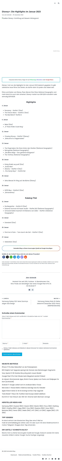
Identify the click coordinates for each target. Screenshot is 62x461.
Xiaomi (26, 406)
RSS (11, 406)
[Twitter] (46, 458)
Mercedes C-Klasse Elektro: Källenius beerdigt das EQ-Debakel (23, 388)
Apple (49, 410)
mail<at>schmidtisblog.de (11, 423)
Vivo (28, 408)
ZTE (57, 410)
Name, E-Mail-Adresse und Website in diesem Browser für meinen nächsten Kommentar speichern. (30, 349)
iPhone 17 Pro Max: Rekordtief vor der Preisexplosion (19, 367)
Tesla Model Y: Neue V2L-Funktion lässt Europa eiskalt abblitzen (23, 394)
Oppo (20, 408)
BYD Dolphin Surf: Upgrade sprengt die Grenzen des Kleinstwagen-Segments (28, 370)
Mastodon (39, 79)
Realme (38, 408)
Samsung (5, 406)
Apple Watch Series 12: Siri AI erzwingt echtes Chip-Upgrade (22, 391)
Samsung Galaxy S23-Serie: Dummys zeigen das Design (15, 301)
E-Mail (25, 343)
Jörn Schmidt (7, 15)
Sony (47, 408)
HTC (33, 410)
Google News (49, 79)
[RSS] (55, 458)
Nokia (25, 410)
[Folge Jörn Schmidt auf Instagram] (32, 289)
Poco (46, 406)
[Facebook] (43, 458)
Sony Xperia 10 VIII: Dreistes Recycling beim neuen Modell (21, 373)
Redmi (37, 406)
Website (45, 343)
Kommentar (6, 318)
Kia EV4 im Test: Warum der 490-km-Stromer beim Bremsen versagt (26, 397)
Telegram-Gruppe (13, 425)
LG (41, 410)
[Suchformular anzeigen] (58, 3)
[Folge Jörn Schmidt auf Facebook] (29, 289)
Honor (15, 410)
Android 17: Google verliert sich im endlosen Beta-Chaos (21, 385)
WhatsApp (33, 79)
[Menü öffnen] (54, 3)
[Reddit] (52, 458)
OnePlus (10, 408)
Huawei (16, 406)
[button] (3, 257)
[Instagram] (58, 458)
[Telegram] (49, 458)
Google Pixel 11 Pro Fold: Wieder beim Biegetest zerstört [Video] (23, 376)
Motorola (5, 410)
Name (5, 343)
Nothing (56, 406)
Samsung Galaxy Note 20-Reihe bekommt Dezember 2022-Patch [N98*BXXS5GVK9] (48, 302)
